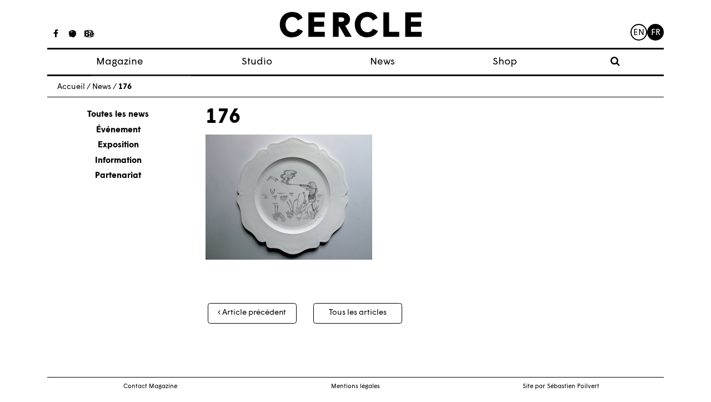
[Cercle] (350, 25)
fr (655, 33)
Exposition (118, 145)
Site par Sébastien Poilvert (561, 387)
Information (118, 161)
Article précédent (253, 312)
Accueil (71, 87)
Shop (505, 62)
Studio (257, 62)
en (638, 33)
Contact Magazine (150, 387)
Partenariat (118, 176)
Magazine (119, 62)
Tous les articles (358, 312)
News (382, 62)
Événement (118, 130)
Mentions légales (355, 387)
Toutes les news (118, 115)
